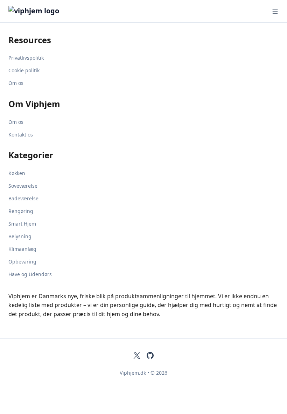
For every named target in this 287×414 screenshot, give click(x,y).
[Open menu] (275, 11)
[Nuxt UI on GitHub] (150, 355)
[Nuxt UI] (43, 11)
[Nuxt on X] (136, 355)
